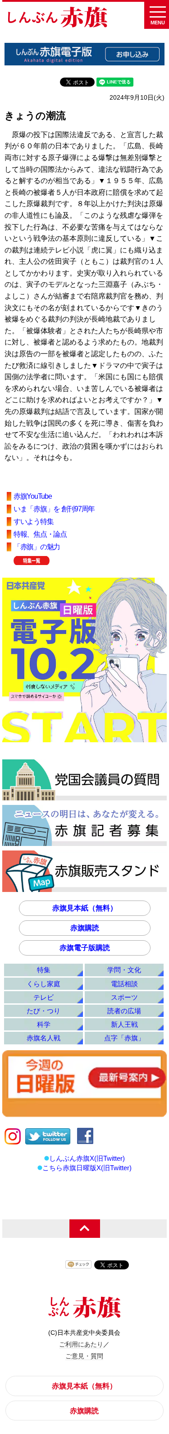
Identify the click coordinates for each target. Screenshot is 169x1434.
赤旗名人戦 (43, 1038)
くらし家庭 (43, 984)
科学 (43, 1024)
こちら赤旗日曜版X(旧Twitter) (87, 1168)
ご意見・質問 (84, 1356)
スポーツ (124, 997)
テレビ (43, 997)
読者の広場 (124, 1011)
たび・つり (43, 1011)
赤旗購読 (84, 928)
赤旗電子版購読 (84, 947)
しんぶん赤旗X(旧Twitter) (87, 1158)
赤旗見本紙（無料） (84, 908)
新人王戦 (124, 1024)
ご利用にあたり (81, 1344)
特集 (43, 970)
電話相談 (124, 984)
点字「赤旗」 (124, 1038)
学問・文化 (124, 970)
